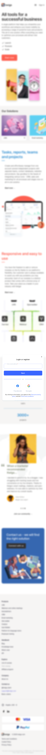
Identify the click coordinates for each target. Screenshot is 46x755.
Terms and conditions (27, 396)
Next (23, 373)
